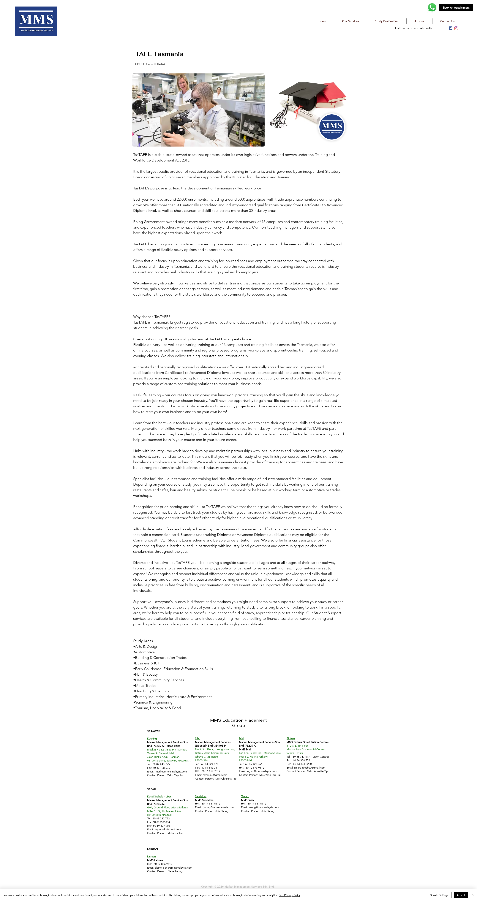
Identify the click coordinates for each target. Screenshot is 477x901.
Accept (461, 895)
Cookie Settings (439, 895)
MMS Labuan (155, 860)
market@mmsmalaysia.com (171, 771)
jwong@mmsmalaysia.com (218, 807)
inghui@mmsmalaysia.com (262, 771)
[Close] (472, 895)
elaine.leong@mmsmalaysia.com (173, 867)
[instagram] (456, 28)
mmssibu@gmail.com (215, 774)
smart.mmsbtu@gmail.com (309, 767)
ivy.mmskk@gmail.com (168, 829)
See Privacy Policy (289, 895)
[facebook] (450, 28)
